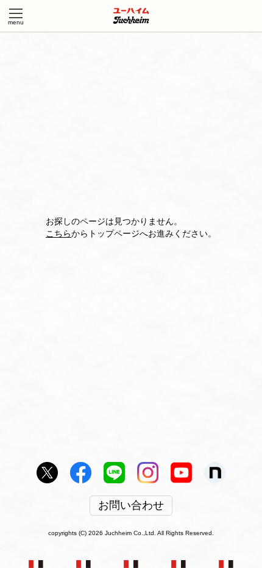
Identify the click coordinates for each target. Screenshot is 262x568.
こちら (58, 233)
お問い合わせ (131, 506)
